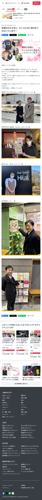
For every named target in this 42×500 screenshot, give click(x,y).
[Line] (10, 493)
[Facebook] (3, 493)
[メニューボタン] (3, 3)
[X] (6, 493)
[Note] (13, 493)
